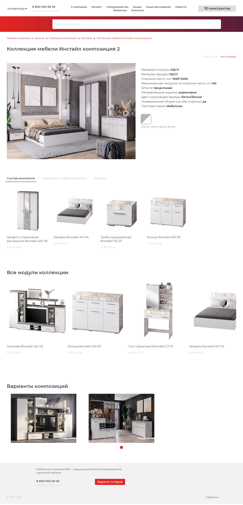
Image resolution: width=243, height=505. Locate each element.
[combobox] (137, 24)
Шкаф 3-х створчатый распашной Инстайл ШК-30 (27, 239)
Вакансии (120, 10)
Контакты (137, 10)
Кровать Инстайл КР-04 (71, 237)
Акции (137, 6)
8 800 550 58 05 (43, 7)
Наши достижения (158, 6)
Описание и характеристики (64, 178)
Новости (180, 6)
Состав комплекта (21, 178)
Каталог (97, 6)
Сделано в (212, 497)
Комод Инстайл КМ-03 (163, 237)
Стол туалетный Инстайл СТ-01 (150, 346)
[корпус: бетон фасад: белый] (146, 119)
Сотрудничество (117, 6)
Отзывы (100, 178)
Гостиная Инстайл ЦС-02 (25, 346)
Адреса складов (110, 482)
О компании (79, 6)
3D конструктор (217, 8)
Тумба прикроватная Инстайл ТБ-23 (115, 239)
